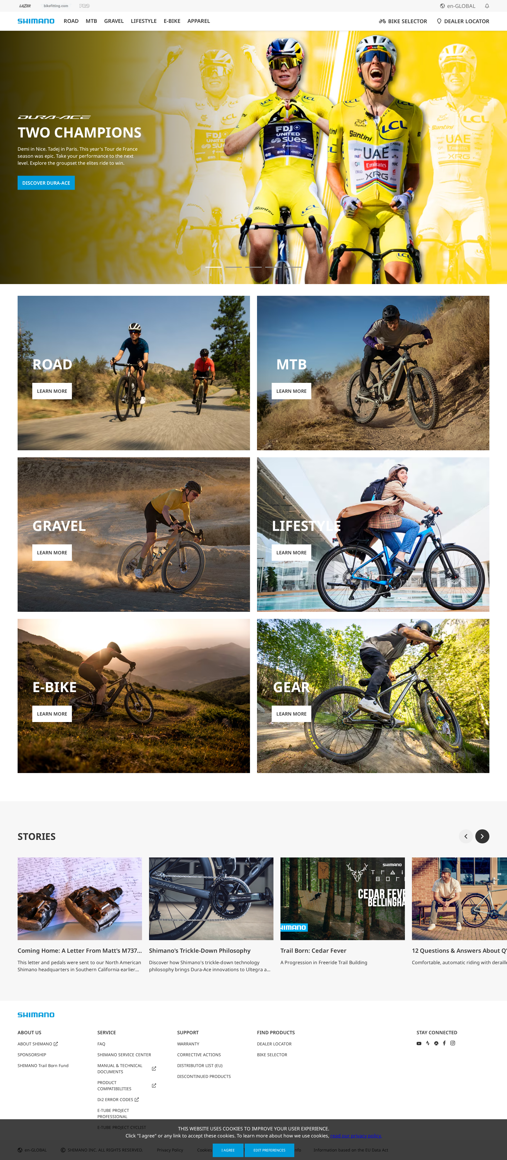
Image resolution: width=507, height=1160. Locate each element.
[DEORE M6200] (273, 267)
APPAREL (198, 21)
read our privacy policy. (356, 1135)
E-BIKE (172, 21)
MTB (91, 21)
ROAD (71, 21)
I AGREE (228, 1150)
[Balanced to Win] (233, 267)
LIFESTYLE (144, 21)
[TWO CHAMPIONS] (213, 267)
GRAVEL (114, 21)
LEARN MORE (37, 186)
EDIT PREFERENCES (269, 1150)
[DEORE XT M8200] (253, 267)
